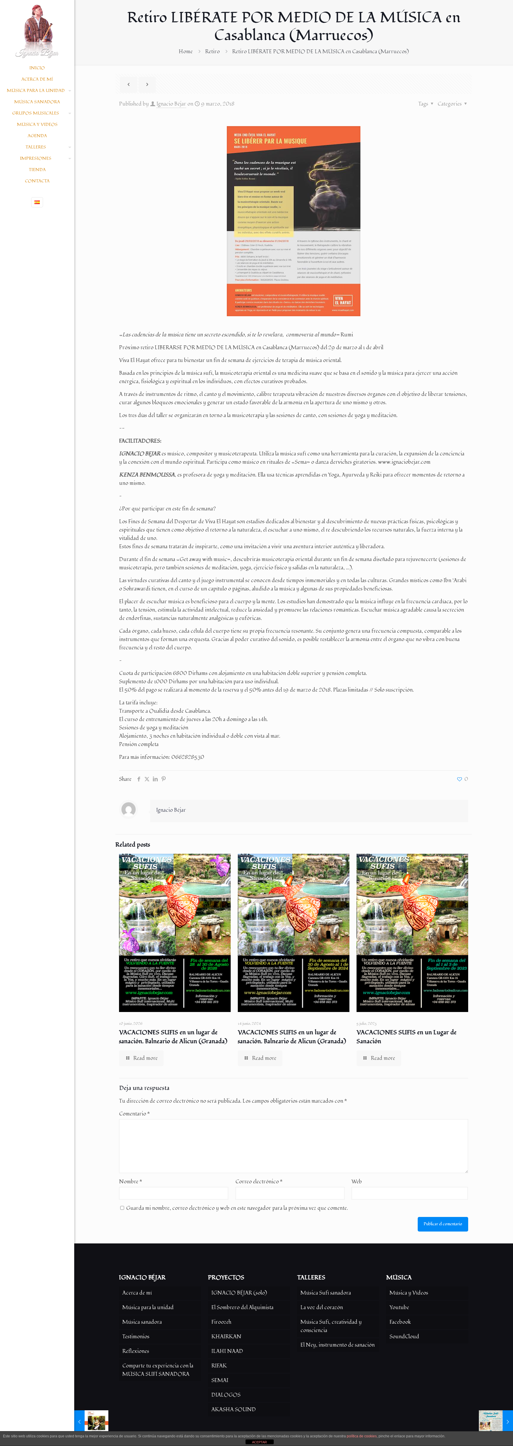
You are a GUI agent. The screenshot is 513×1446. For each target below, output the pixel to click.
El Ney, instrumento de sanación (337, 1345)
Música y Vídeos (409, 1293)
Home (186, 51)
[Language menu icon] (37, 202)
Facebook (400, 1322)
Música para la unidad (148, 1307)
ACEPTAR (259, 1442)
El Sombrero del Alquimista (242, 1307)
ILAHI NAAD (227, 1351)
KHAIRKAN (226, 1336)
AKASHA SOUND (233, 1409)
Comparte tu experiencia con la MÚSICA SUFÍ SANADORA (157, 1370)
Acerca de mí (137, 1293)
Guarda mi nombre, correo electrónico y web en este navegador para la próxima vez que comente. (237, 1208)
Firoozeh (221, 1322)
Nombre (130, 1181)
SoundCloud (404, 1336)
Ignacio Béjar (171, 104)
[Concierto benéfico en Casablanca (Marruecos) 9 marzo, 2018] (91, 1422)
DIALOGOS (225, 1395)
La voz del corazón (321, 1307)
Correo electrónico (259, 1181)
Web (357, 1181)
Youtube (399, 1307)
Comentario (134, 1114)
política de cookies (362, 1436)
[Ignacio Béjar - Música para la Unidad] (37, 31)
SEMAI (219, 1380)
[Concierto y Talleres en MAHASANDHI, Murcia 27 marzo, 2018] (496, 1422)
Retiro (212, 51)
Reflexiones (135, 1351)
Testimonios (135, 1336)
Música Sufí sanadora (325, 1293)
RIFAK (219, 1366)
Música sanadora (142, 1322)
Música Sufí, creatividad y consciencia (331, 1326)
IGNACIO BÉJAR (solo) (239, 1293)
